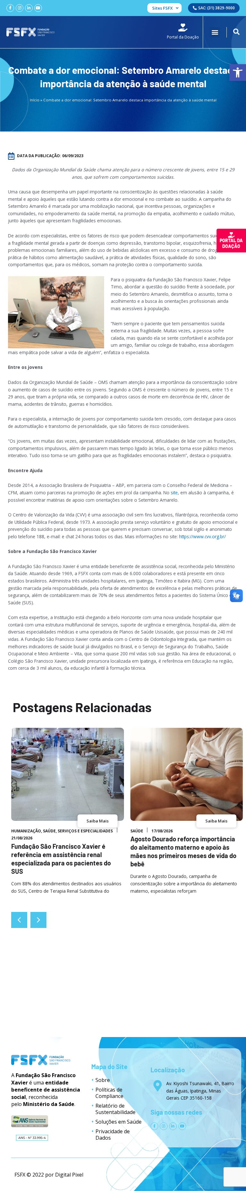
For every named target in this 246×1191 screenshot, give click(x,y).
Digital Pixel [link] (69, 1174)
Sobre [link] (102, 1080)
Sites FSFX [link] (162, 8)
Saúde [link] (49, 831)
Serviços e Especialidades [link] (85, 831)
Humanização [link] (26, 831)
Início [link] (34, 100)
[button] (214, 32)
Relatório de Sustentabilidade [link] (115, 1108)
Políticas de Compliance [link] (109, 1092)
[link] (237, 72)
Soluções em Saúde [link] (118, 1122)
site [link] (174, 492)
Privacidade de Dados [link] (112, 1134)
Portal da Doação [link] (231, 243)
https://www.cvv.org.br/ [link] (202, 536)
